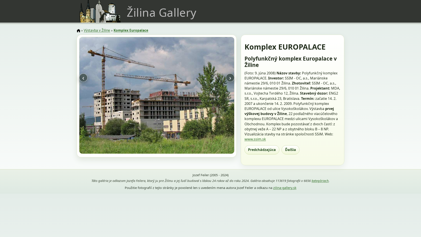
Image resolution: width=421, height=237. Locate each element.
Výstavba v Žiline (97, 30)
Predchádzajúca (262, 149)
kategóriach (320, 180)
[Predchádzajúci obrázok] (102, 96)
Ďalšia (290, 149)
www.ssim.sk (255, 139)
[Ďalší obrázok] (211, 96)
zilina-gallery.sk (284, 187)
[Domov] (78, 30)
